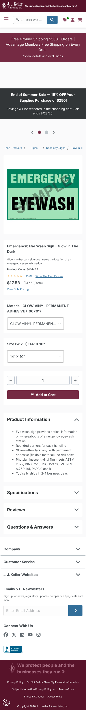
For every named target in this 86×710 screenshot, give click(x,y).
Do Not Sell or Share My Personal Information (53, 682)
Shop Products (13, 147)
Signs (34, 147)
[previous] (32, 132)
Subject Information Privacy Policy (33, 689)
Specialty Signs (55, 147)
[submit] (75, 610)
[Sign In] (72, 20)
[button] (43, 47)
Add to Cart (46, 394)
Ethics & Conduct (34, 696)
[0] (79, 19)
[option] (43, 103)
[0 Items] (79, 19)
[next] (53, 132)
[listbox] (43, 103)
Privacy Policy (15, 682)
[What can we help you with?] (52, 20)
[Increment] (75, 380)
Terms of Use (66, 689)
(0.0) (29, 276)
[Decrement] (11, 380)
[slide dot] (39, 132)
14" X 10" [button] (17, 356)
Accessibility (54, 696)
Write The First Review (49, 276)
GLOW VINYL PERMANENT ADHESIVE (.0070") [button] (37, 323)
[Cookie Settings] (6, 702)
